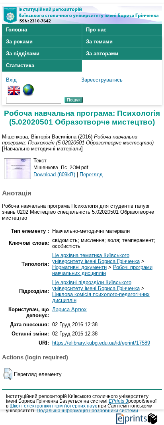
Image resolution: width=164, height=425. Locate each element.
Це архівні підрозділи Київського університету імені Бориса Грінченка (96, 285)
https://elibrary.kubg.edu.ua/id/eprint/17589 (101, 343)
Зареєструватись (102, 80)
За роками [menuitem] (19, 42)
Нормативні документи (79, 267)
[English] (14, 87)
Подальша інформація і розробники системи (87, 410)
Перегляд (91, 174)
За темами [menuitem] (99, 42)
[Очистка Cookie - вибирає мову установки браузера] (28, 87)
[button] (7, 374)
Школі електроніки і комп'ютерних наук (53, 406)
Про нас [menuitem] (96, 30)
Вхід (11, 80)
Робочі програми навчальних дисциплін (102, 270)
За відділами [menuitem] (22, 54)
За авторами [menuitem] (102, 54)
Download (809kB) (54, 174)
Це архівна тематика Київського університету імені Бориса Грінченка (96, 258)
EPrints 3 (118, 401)
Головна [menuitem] (16, 30)
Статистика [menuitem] (20, 65)
